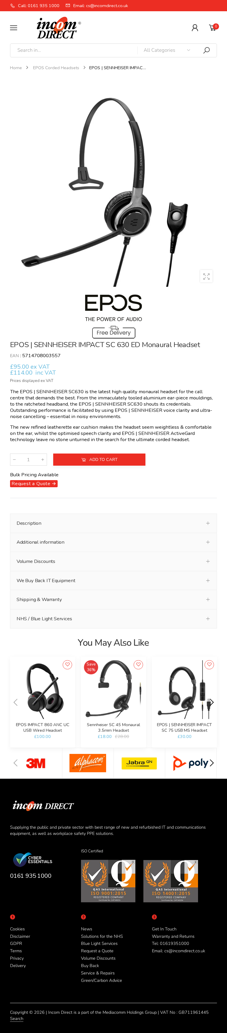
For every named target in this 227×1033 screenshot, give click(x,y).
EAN (14, 356)
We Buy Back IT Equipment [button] (46, 580)
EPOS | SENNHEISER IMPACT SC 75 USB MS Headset (184, 727)
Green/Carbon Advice (101, 980)
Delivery (18, 966)
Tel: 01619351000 (170, 943)
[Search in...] (206, 50)
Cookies (17, 929)
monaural (149, 391)
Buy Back (90, 966)
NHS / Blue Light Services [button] (44, 618)
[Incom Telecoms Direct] (36, 763)
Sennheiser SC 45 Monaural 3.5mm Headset (113, 727)
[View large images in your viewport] (206, 276)
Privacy (17, 958)
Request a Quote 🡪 (34, 483)
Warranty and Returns (173, 936)
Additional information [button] (40, 542)
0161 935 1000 (30, 876)
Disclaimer (20, 936)
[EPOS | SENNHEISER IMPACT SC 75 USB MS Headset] (184, 689)
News (86, 929)
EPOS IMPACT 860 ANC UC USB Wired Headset (42, 727)
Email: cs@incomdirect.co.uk (178, 951)
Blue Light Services (99, 943)
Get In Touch (164, 929)
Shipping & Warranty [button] (39, 599)
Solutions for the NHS (102, 936)
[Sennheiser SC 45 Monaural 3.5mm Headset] (113, 689)
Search (16, 1018)
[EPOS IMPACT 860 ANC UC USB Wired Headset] (42, 689)
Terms (16, 951)
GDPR (16, 943)
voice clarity (176, 410)
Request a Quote (97, 951)
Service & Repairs (98, 973)
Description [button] (29, 523)
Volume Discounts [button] (36, 561)
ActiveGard (183, 433)
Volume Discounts (98, 958)
